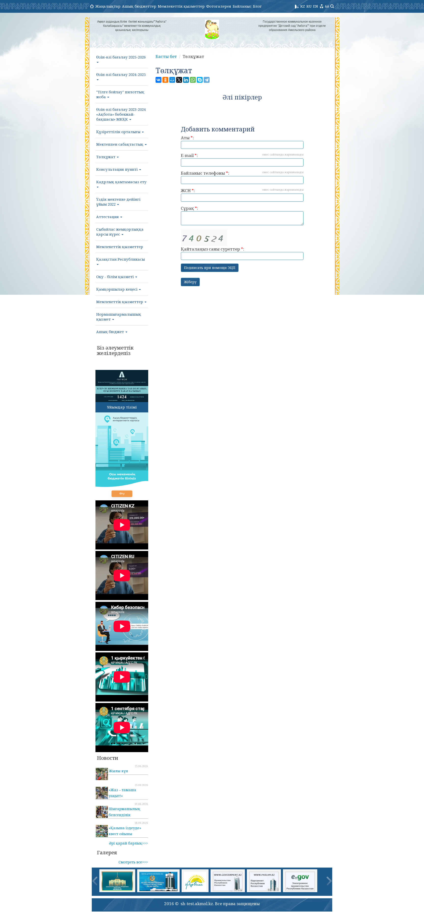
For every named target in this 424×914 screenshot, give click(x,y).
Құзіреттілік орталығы (118, 131)
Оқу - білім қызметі (115, 276)
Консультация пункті (117, 169)
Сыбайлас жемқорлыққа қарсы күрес (120, 232)
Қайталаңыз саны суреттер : (212, 249)
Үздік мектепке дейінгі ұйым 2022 (118, 202)
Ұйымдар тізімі (122, 407)
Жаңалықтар (107, 6)
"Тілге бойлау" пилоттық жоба (120, 94)
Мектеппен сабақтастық (120, 144)
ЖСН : (242, 190)
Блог (257, 6)
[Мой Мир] (172, 80)
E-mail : (242, 155)
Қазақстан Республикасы (120, 259)
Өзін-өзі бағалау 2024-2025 (121, 74)
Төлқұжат (106, 156)
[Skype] (200, 80)
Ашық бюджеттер (139, 6)
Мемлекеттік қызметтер (181, 6)
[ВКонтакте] (158, 80)
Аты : (187, 138)
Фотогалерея (218, 6)
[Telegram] (207, 80)
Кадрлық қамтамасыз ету (121, 181)
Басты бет (166, 56)
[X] (179, 80)
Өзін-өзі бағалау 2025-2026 (121, 57)
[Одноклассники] (165, 80)
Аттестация (108, 216)
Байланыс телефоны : (242, 173)
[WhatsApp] (193, 80)
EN (315, 6)
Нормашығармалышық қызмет (118, 317)
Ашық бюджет (110, 331)
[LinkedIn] (186, 80)
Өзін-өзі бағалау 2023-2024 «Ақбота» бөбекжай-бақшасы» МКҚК (121, 114)
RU (309, 6)
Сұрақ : (189, 208)
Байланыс (242, 6)
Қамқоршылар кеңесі (117, 289)
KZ (302, 6)
